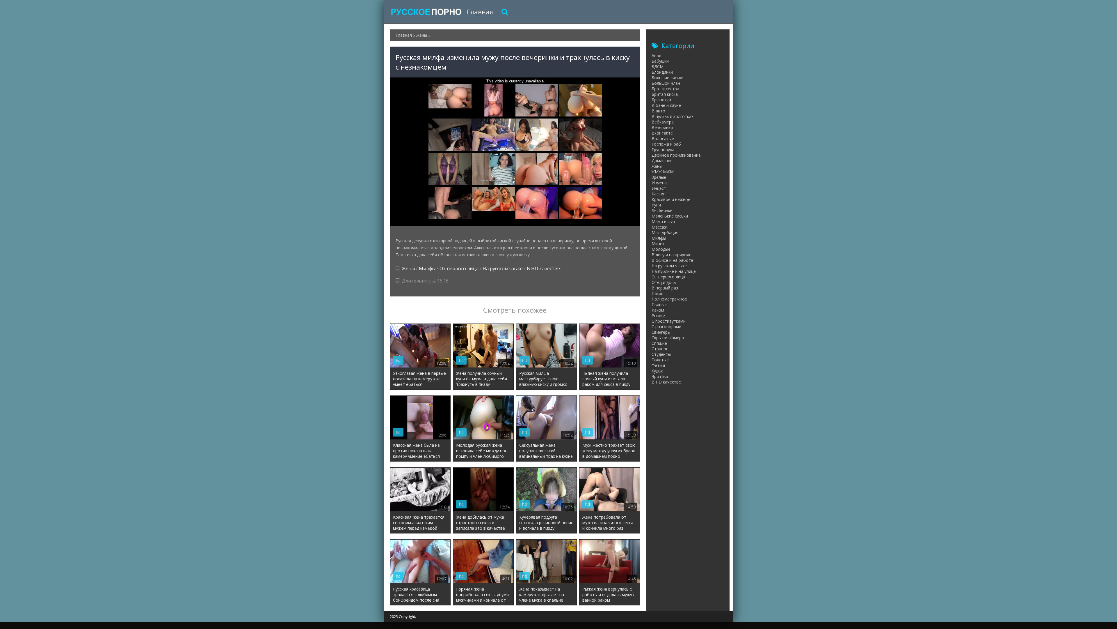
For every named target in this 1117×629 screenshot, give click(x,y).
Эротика (660, 376)
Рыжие (658, 315)
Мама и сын (663, 221)
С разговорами (666, 326)
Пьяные (659, 304)
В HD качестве (543, 268)
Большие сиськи (668, 77)
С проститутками (669, 321)
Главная (480, 11)
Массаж (659, 227)
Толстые (660, 360)
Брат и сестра (665, 88)
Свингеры (661, 332)
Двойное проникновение (676, 155)
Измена (659, 182)
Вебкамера (663, 122)
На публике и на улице (674, 271)
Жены (408, 268)
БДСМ (658, 66)
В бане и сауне (666, 105)
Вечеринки (662, 127)
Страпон (660, 348)
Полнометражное (669, 299)
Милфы (427, 268)
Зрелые (659, 177)
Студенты (661, 354)
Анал (656, 55)
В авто (658, 111)
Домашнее (662, 160)
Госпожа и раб (666, 144)
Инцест (659, 188)
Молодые (661, 249)
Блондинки (662, 72)
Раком (658, 310)
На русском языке (503, 268)
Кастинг (659, 194)
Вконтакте (662, 133)
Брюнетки (661, 100)
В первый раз (665, 288)
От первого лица (459, 268)
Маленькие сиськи (670, 216)
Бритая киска (665, 94)
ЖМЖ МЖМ (663, 171)
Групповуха (663, 149)
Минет (658, 243)
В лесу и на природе (671, 254)
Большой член (666, 83)
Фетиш (658, 365)
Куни (656, 205)
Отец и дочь (664, 282)
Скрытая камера (668, 337)
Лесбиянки (662, 210)
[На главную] (426, 11)
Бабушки (660, 61)
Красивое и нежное (671, 199)
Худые (658, 371)
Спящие (659, 343)
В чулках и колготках (672, 116)
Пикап (658, 293)
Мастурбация (665, 232)
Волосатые (663, 138)
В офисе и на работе (672, 260)
